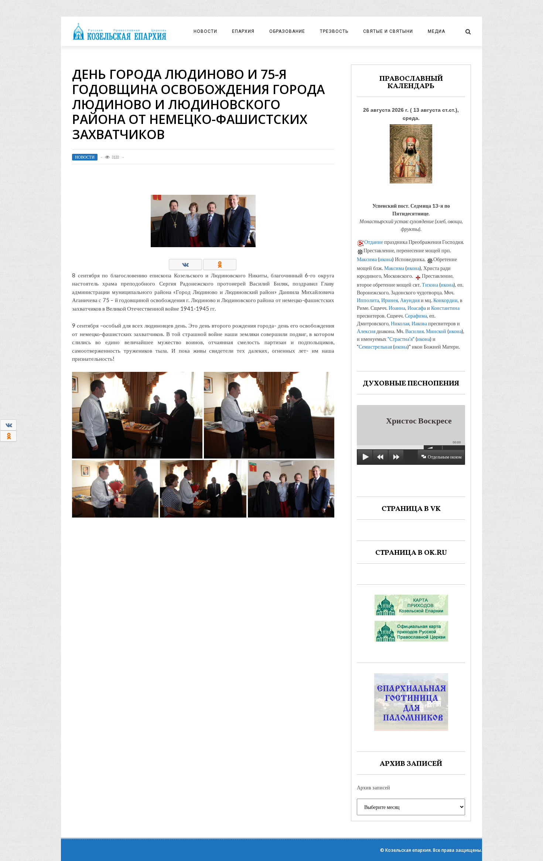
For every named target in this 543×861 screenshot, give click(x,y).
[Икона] (411, 152)
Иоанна (397, 308)
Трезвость (334, 31)
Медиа (436, 31)
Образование (287, 31)
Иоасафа (416, 308)
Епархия (243, 31)
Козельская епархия (408, 850)
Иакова (419, 323)
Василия (414, 331)
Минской (436, 331)
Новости (205, 31)
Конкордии (445, 300)
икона (385, 259)
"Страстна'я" (400, 339)
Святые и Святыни (388, 31)
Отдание (373, 242)
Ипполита (368, 300)
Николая (400, 323)
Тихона (430, 284)
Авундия (410, 300)
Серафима (416, 315)
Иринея (389, 300)
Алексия (366, 331)
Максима (367, 259)
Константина (445, 308)
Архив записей (373, 787)
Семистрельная (375, 346)
